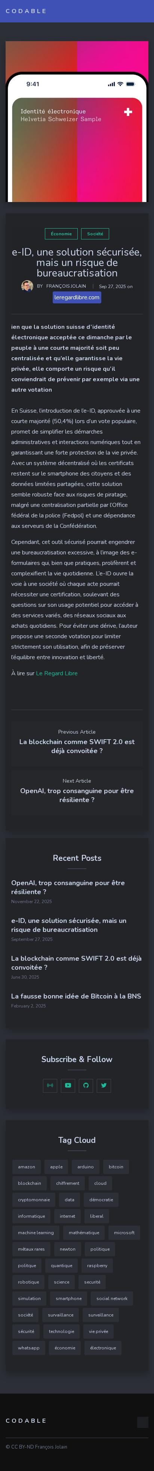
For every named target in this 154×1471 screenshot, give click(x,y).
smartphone (68, 1299)
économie (61, 234)
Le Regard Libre (57, 673)
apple (56, 1167)
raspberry (97, 1266)
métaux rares (31, 1249)
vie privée (98, 1331)
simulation (29, 1299)
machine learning (36, 1233)
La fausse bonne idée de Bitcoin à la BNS (76, 996)
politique (100, 1249)
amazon (26, 1167)
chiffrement (67, 1183)
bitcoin (116, 1167)
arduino (85, 1167)
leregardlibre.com (77, 297)
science (61, 1282)
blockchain (29, 1183)
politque (27, 1266)
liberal (97, 1216)
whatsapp (29, 1348)
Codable (26, 11)
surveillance (100, 1315)
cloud (100, 1183)
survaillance (60, 1315)
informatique (31, 1216)
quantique (61, 1266)
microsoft (124, 1233)
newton (68, 1249)
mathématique (84, 1233)
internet (67, 1216)
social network (111, 1299)
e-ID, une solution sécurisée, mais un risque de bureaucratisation (68, 925)
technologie (61, 1331)
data (69, 1200)
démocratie (101, 1200)
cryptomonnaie (34, 1200)
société (95, 234)
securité (92, 1282)
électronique (103, 1348)
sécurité (26, 1331)
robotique (28, 1282)
